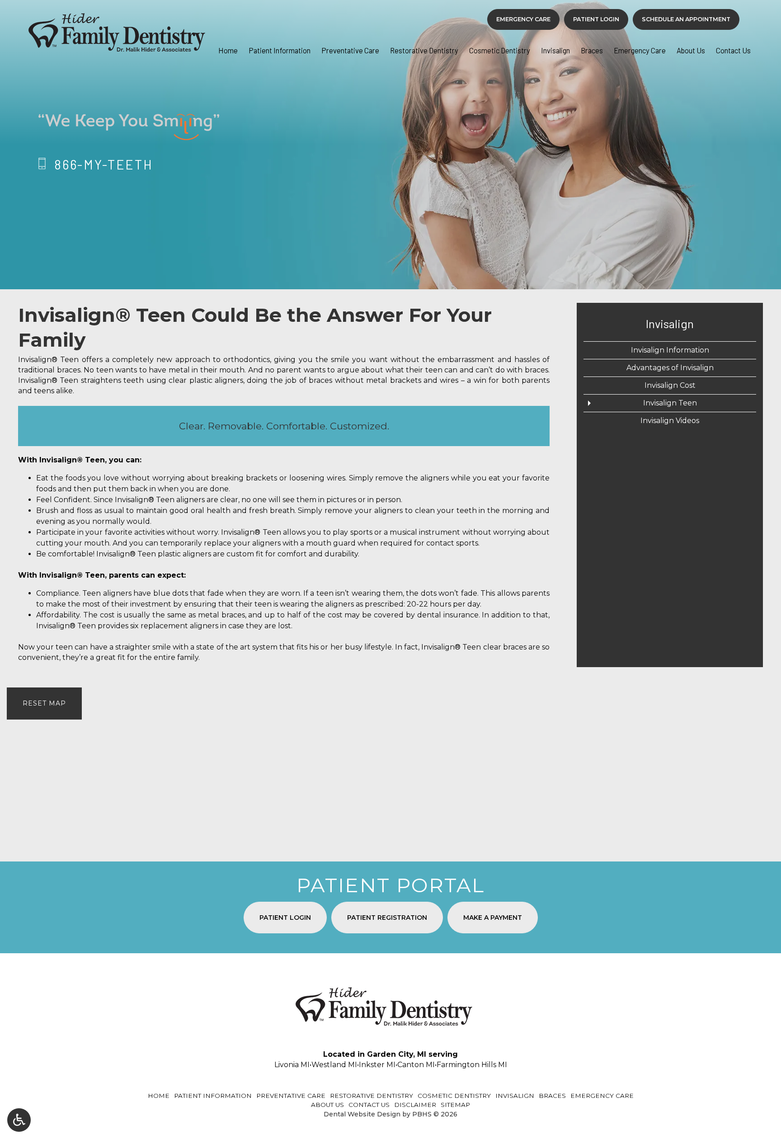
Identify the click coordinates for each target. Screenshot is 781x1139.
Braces (592, 49)
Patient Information (280, 49)
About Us (691, 49)
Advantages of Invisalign (670, 367)
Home (228, 49)
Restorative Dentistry (424, 49)
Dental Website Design (362, 1114)
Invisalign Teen (670, 403)
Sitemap (455, 1104)
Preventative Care (350, 49)
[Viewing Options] (19, 1120)
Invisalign (555, 49)
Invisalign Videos (669, 420)
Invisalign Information (670, 350)
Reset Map (44, 703)
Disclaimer (415, 1104)
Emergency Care (640, 49)
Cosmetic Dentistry (499, 49)
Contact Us (733, 49)
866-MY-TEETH (103, 164)
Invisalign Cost (670, 385)
